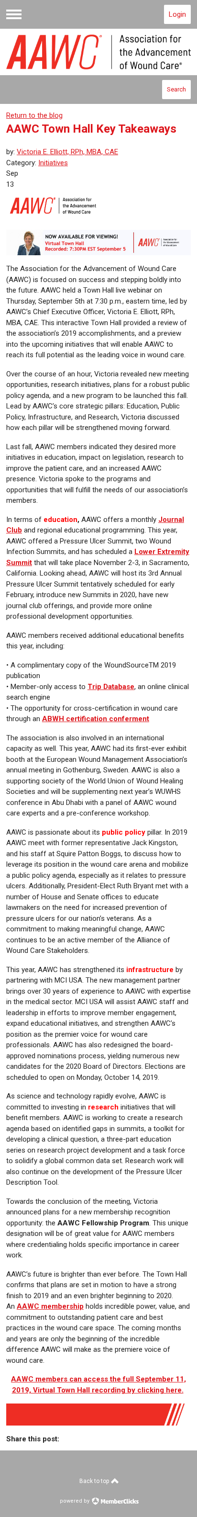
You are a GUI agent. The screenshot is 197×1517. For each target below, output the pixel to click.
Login (177, 14)
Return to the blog (34, 115)
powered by (75, 1501)
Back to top (94, 1481)
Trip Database (111, 686)
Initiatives (53, 162)
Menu (14, 14)
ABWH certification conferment (95, 718)
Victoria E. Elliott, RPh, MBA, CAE (67, 151)
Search (176, 89)
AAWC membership (50, 1306)
